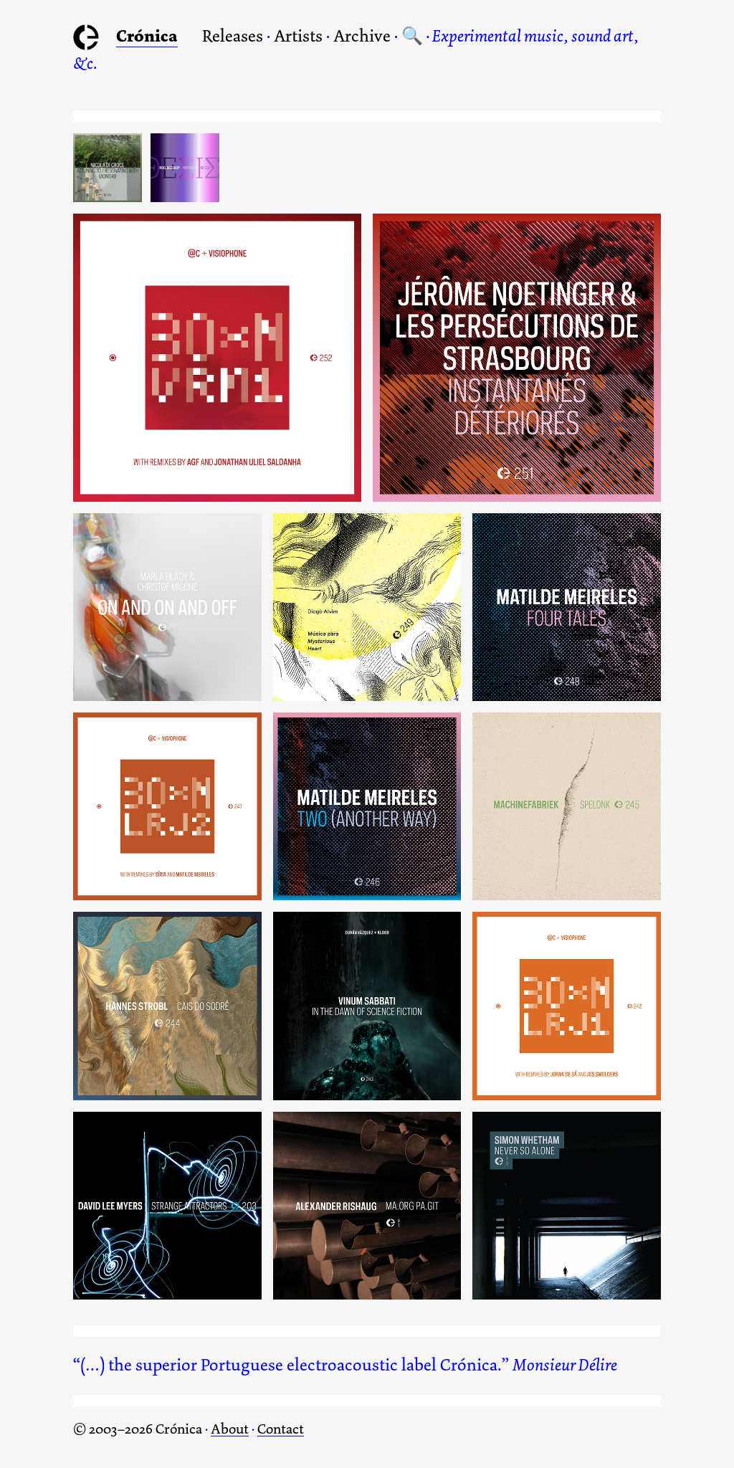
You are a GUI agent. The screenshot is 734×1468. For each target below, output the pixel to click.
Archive (362, 36)
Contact (280, 1428)
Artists (298, 36)
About (230, 1428)
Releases (232, 36)
